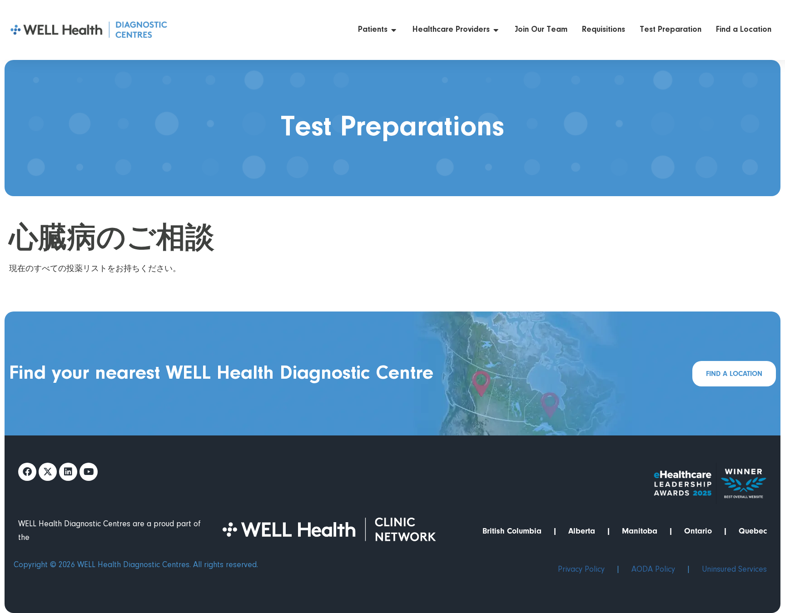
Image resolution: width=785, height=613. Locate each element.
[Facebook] (27, 472)
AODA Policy (653, 570)
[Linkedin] (68, 472)
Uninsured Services (734, 570)
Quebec (753, 531)
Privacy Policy (581, 570)
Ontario (698, 531)
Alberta (581, 531)
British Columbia (512, 531)
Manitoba (639, 531)
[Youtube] (88, 472)
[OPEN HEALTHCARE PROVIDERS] (496, 30)
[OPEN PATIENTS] (394, 30)
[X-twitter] (48, 472)
